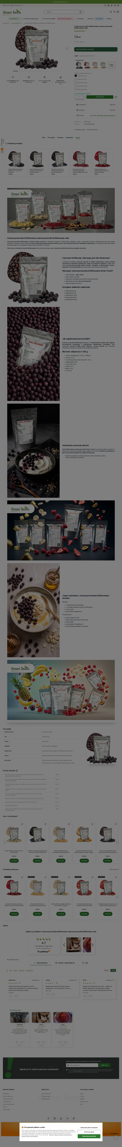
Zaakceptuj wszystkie (89, 1136)
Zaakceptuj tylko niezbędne (89, 1127)
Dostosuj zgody (89, 1132)
